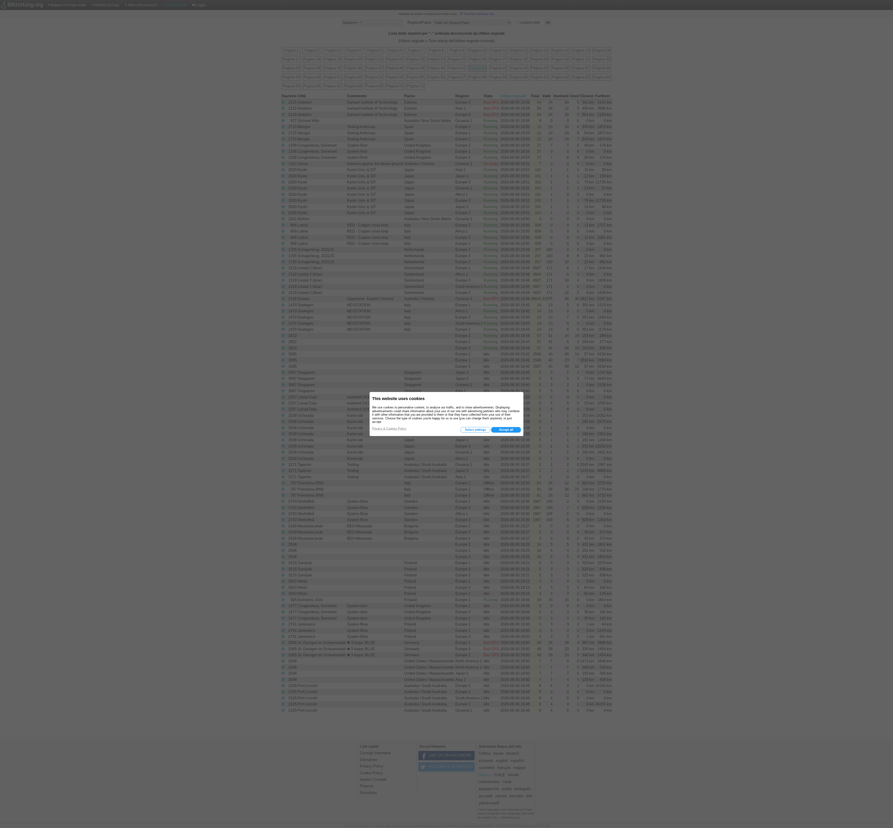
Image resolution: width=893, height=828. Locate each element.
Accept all (506, 429)
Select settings (475, 429)
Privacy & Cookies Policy (389, 428)
